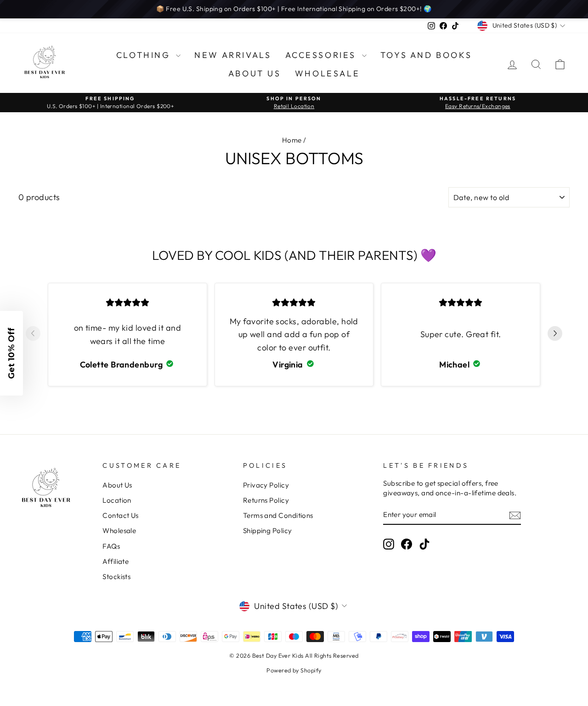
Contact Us (120, 515)
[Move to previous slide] (33, 335)
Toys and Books (426, 55)
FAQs (111, 546)
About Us (254, 73)
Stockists (116, 576)
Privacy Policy (266, 485)
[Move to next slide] (555, 335)
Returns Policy (266, 500)
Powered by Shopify (293, 670)
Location (116, 500)
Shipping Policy (267, 530)
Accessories (322, 55)
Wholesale (327, 73)
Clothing (145, 55)
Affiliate (115, 561)
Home (292, 140)
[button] (11, 353)
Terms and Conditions (278, 515)
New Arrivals (232, 55)
